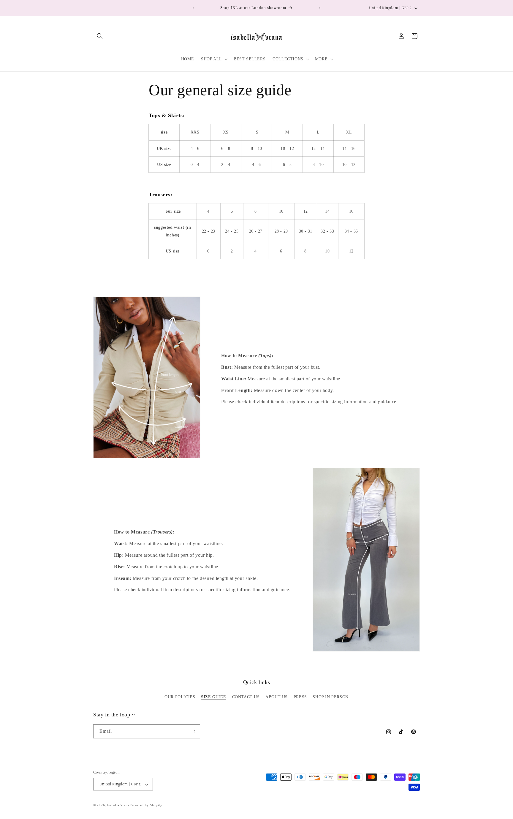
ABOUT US (276, 697)
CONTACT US (246, 697)
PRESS (300, 697)
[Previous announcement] (193, 8)
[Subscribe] (193, 731)
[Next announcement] (319, 8)
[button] (99, 36)
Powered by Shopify (146, 805)
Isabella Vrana (118, 805)
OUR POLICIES (179, 697)
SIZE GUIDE (213, 697)
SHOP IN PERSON (330, 697)
